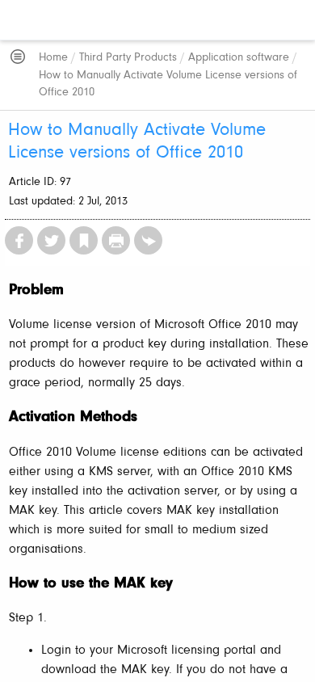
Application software (238, 58)
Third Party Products (128, 58)
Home (53, 58)
